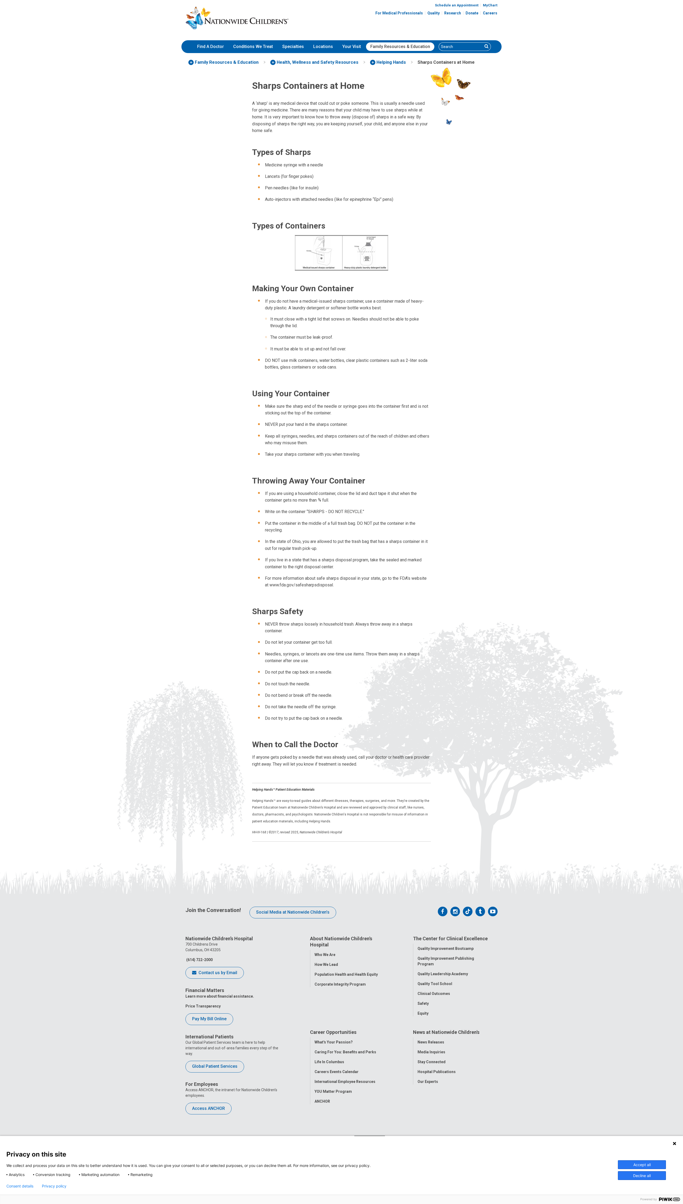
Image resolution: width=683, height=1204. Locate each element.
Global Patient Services (214, 1066)
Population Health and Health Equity (346, 974)
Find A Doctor (210, 46)
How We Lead (326, 964)
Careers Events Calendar (337, 1072)
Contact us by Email (217, 972)
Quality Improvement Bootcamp (446, 948)
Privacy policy (54, 1186)
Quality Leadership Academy (443, 974)
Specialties (293, 46)
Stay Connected (432, 1062)
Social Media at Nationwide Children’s (292, 912)
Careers (490, 13)
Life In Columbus (329, 1062)
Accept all (642, 1164)
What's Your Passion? (334, 1042)
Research (452, 13)
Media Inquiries (431, 1052)
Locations (323, 46)
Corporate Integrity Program (340, 984)
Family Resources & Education (400, 46)
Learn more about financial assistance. (219, 996)
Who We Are (325, 955)
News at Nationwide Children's (446, 1032)
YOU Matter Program (333, 1091)
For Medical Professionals (399, 13)
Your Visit (351, 46)
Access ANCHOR (208, 1108)
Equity (423, 1013)
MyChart (490, 5)
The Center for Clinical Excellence (450, 938)
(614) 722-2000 (199, 960)
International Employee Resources (345, 1081)
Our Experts (428, 1081)
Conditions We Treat (253, 46)
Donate (472, 13)
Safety (423, 1003)
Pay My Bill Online (209, 1018)
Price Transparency (203, 1006)
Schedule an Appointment (456, 5)
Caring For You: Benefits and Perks (345, 1052)
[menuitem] (210, 46)
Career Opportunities (333, 1032)
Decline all (642, 1175)
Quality (433, 13)
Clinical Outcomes (434, 993)
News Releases (431, 1042)
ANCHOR (322, 1101)
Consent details (19, 1186)
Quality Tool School (435, 984)
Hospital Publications (437, 1072)
